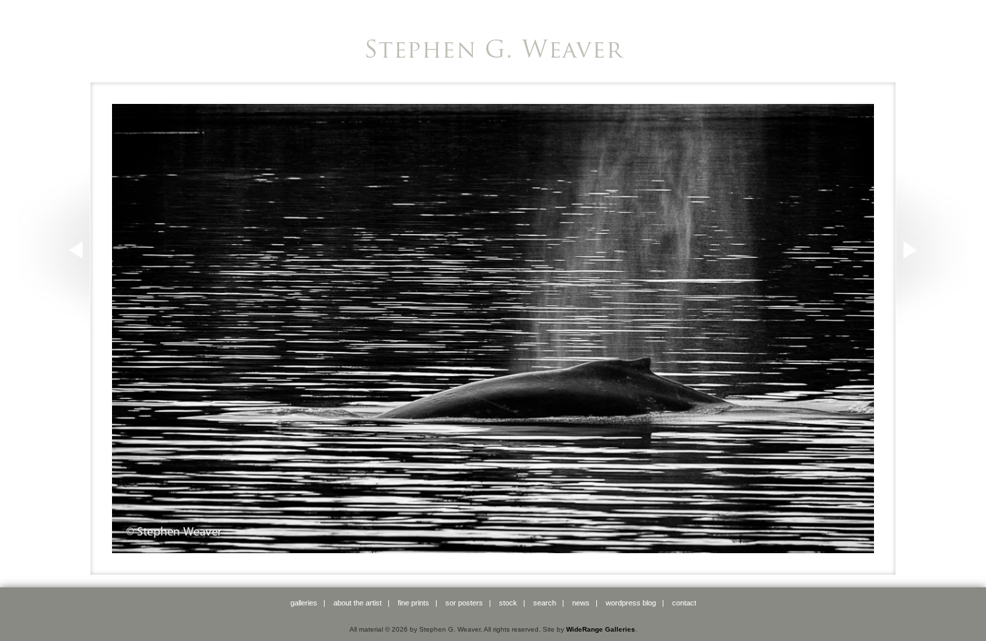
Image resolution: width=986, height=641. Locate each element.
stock (508, 603)
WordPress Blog (631, 603)
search (544, 603)
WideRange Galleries (600, 629)
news (581, 603)
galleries (303, 603)
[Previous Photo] (54, 322)
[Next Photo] (931, 322)
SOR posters (464, 603)
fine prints (413, 603)
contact (684, 603)
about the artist (357, 603)
